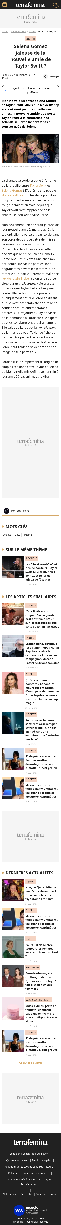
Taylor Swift (38, 185)
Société (32, 31)
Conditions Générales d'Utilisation (28, 1153)
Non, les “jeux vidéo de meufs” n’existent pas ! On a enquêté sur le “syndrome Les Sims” (40, 893)
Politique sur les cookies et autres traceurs (29, 1166)
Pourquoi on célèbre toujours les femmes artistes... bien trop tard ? (41, 950)
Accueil (5, 31)
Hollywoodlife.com (15, 195)
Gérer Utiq (26, 1194)
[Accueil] (30, 4)
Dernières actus (18, 31)
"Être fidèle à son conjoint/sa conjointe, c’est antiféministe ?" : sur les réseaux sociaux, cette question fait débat (42, 618)
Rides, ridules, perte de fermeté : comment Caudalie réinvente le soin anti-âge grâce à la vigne (41, 1013)
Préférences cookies (47, 1194)
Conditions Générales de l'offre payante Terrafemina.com (30, 1182)
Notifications (10, 1194)
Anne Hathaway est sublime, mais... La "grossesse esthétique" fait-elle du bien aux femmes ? (40, 981)
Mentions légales (42, 1160)
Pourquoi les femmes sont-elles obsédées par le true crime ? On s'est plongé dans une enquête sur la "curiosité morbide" (42, 729)
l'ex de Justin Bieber (15, 278)
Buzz (17, 534)
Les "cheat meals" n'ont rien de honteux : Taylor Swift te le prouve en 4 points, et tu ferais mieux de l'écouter (41, 571)
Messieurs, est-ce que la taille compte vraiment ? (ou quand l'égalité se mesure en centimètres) (41, 790)
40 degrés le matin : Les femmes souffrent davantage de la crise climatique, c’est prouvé (41, 762)
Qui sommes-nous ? (17, 1160)
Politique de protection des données (28, 1173)
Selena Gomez (12, 190)
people (28, 534)
